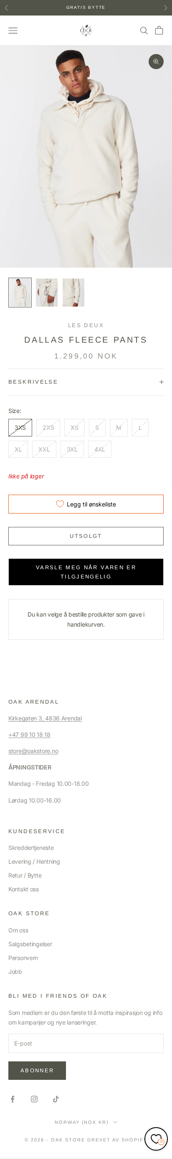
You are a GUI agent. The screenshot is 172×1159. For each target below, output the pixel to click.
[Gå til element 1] (20, 292)
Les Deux (86, 325)
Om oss (18, 930)
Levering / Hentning (34, 861)
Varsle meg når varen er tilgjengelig (86, 571)
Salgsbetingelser (30, 943)
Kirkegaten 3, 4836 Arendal (45, 718)
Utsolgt (86, 536)
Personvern (23, 957)
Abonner (37, 1070)
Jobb (15, 971)
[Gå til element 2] (46, 292)
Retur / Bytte (24, 875)
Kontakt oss (23, 889)
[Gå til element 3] (73, 292)
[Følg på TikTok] (56, 1099)
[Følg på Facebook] (12, 1099)
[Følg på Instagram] (34, 1099)
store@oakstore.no (33, 750)
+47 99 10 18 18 (29, 734)
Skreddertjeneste (31, 847)
